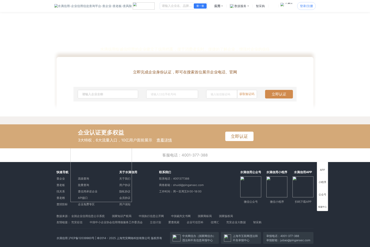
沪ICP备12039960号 (81, 238)
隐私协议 (124, 191)
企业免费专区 (86, 204)
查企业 (61, 178)
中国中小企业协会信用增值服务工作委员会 (116, 222)
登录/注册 (306, 6)
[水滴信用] (93, 6)
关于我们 (124, 178)
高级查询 (83, 178)
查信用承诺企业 (87, 191)
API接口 (83, 197)
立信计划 (155, 222)
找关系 (61, 191)
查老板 (61, 185)
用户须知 (124, 204)
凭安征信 (76, 222)
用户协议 (124, 185)
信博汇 (215, 222)
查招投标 (62, 204)
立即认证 (279, 94)
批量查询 (83, 185)
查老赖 (61, 197)
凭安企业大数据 (236, 222)
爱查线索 (173, 222)
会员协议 (124, 197)
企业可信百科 (195, 222)
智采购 (257, 222)
